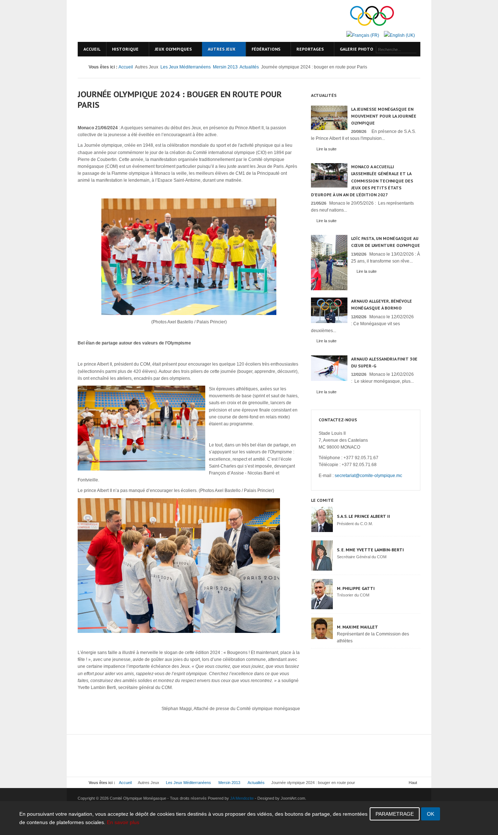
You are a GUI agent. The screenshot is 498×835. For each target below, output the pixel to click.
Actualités (249, 67)
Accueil (125, 67)
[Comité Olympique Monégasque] (140, 21)
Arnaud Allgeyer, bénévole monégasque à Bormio (381, 304)
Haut (413, 782)
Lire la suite (326, 149)
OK (430, 814)
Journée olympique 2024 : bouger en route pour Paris (180, 99)
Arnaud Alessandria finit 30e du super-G (384, 362)
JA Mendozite (242, 798)
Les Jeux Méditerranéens (185, 67)
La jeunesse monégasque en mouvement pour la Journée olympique (383, 116)
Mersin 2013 (225, 67)
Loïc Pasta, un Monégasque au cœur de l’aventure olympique (385, 242)
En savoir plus (123, 822)
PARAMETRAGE (395, 814)
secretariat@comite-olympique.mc (368, 475)
